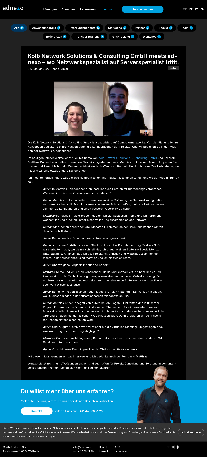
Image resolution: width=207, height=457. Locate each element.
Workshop (151, 36)
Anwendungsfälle (46, 28)
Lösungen (50, 9)
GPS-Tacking (122, 36)
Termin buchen (143, 9)
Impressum (121, 451)
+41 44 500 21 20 (91, 411)
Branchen (68, 9)
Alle (18, 28)
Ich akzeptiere (191, 432)
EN (202, 9)
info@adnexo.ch (82, 447)
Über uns (107, 9)
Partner (141, 28)
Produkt (165, 28)
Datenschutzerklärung (39, 436)
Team (186, 28)
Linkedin (104, 451)
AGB (117, 447)
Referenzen (88, 9)
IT (197, 9)
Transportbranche (89, 36)
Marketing (116, 28)
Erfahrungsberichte (84, 28)
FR (191, 9)
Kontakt (36, 411)
